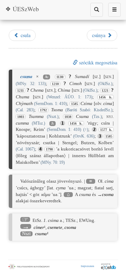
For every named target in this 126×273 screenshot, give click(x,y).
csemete (55, 227)
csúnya (99, 35)
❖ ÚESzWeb (22, 9)
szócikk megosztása (97, 62)
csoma (108, 194)
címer (39, 227)
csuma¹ (41, 233)
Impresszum (87, 266)
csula (24, 35)
